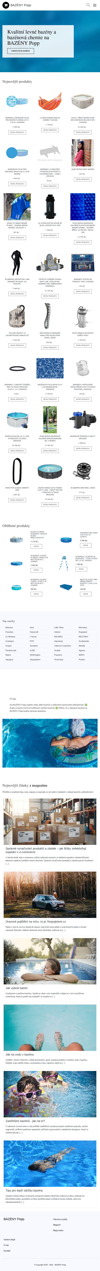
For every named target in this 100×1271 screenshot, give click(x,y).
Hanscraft (34, 632)
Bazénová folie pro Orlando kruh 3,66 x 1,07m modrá (17, 171)
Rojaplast (83, 632)
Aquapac (9, 660)
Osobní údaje (9, 1240)
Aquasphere (35, 660)
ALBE (32, 650)
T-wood (33, 637)
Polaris (82, 660)
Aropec (8, 646)
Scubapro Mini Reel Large (83, 488)
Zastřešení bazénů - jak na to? (25, 1121)
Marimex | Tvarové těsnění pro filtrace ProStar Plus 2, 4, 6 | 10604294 (17, 387)
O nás (6, 1245)
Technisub (58, 660)
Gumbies (34, 646)
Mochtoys (83, 627)
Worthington (35, 655)
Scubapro (9, 641)
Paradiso (9, 632)
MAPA (81, 655)
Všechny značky (60, 1219)
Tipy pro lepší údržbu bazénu (24, 1190)
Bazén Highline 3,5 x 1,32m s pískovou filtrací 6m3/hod (17, 438)
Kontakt (7, 1251)
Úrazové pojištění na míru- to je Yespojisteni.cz (36, 921)
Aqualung (58, 641)
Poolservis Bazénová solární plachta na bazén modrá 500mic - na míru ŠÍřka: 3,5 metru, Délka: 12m (83, 227)
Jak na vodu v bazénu (20, 1054)
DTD (32, 641)
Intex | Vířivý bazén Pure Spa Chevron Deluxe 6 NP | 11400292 (83, 120)
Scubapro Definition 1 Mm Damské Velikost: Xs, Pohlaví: (17, 281)
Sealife (57, 650)
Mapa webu (58, 1230)
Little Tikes (59, 627)
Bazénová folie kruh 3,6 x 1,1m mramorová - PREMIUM (50, 387)
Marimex (9, 627)
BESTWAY (83, 637)
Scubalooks (84, 641)
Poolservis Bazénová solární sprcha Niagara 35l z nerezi (50, 438)
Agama (82, 650)
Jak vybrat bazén (17, 988)
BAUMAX (58, 637)
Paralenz (58, 655)
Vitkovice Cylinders (62, 646)
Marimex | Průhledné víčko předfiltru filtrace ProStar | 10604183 (82, 387)
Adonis (57, 632)
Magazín (57, 1225)
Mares (8, 655)
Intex (32, 627)
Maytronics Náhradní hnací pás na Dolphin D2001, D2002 (50, 335)
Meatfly (82, 646)
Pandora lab (10, 650)
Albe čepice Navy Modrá (82, 169)
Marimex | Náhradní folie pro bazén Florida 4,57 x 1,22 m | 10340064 (17, 120)
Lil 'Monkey (10, 637)
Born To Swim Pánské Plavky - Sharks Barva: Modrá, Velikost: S (17, 225)
